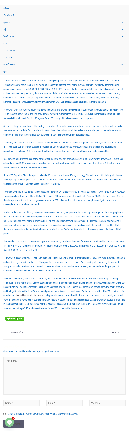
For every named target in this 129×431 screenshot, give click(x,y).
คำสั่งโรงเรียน (9, 64)
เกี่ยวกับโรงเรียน (9, 15)
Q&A (5, 71)
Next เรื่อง (115, 332)
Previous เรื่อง (15, 332)
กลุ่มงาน (6, 29)
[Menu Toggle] (122, 22)
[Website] (107, 403)
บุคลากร (6, 22)
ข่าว (5, 43)
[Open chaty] (9, 422)
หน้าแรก (6, 8)
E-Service (7, 57)
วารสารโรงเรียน (9, 50)
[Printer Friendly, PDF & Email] (14, 318)
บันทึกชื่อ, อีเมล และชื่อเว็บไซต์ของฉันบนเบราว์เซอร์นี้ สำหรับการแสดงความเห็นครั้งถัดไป (43, 414)
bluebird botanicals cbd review (29, 295)
